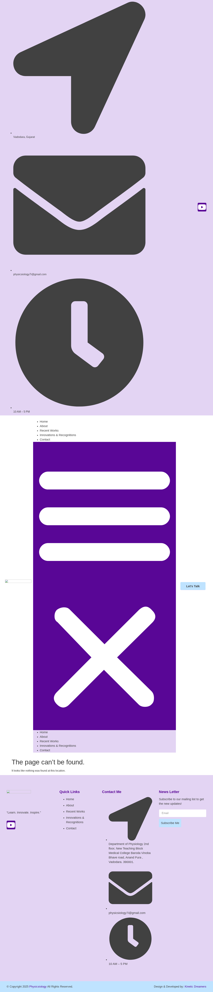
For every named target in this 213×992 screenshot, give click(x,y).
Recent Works (49, 430)
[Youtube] (202, 207)
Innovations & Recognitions (58, 435)
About (44, 426)
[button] (104, 586)
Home (44, 421)
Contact (45, 439)
